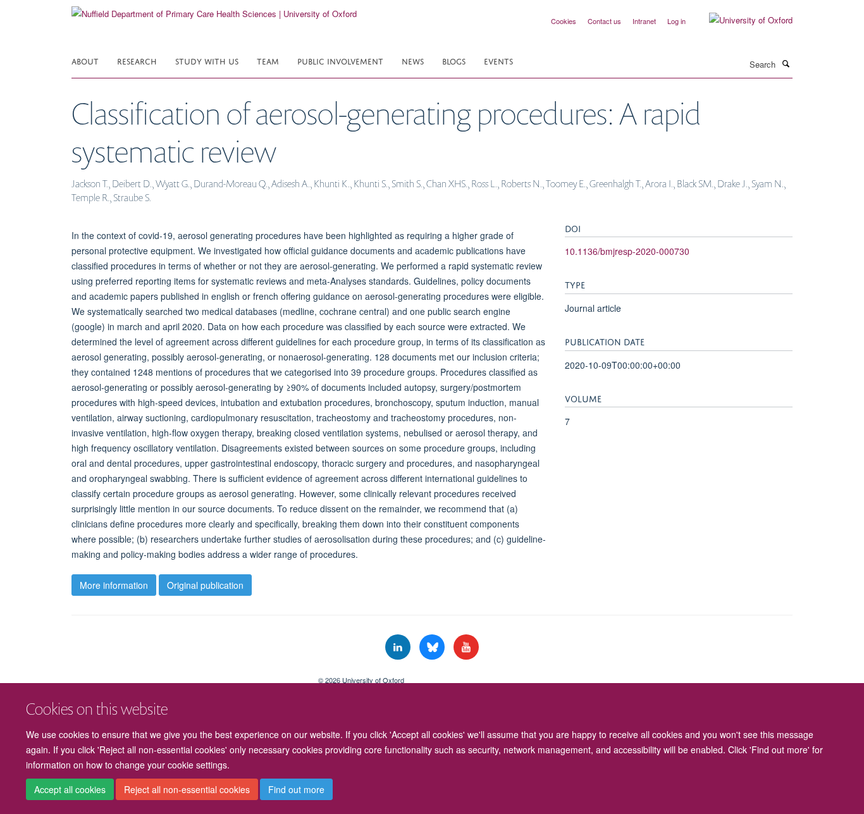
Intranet (644, 21)
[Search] (786, 63)
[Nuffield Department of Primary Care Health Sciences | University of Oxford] (214, 9)
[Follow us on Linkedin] (399, 647)
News (413, 60)
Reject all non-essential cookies (187, 789)
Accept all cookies (70, 789)
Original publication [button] (205, 585)
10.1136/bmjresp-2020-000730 (627, 251)
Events (498, 60)
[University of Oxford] (741, 20)
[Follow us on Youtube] (466, 647)
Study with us (206, 60)
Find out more (296, 789)
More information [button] (114, 585)
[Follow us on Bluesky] (433, 647)
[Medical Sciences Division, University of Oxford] (185, 675)
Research (137, 60)
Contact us (604, 21)
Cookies (563, 21)
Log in (676, 21)
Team (268, 60)
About (85, 60)
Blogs (454, 60)
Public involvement (340, 60)
